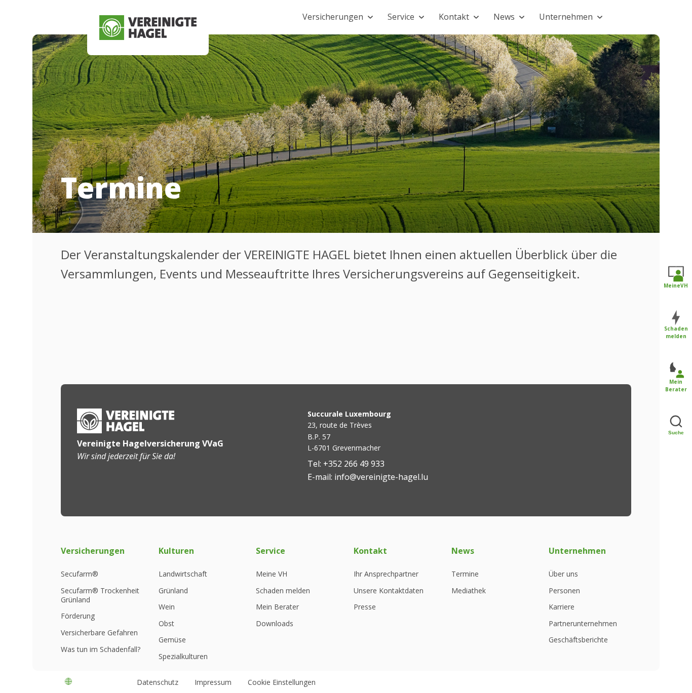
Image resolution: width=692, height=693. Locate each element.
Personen (564, 590)
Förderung (78, 616)
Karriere (561, 607)
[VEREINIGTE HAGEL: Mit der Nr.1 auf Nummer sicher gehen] (148, 27)
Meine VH (271, 574)
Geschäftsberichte (578, 639)
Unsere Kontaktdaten (389, 590)
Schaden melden (283, 590)
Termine (465, 574)
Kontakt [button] (454, 16)
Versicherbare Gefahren (99, 632)
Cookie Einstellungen (282, 682)
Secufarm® (79, 574)
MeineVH (676, 285)
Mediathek (468, 590)
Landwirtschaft (183, 574)
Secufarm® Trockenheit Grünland (100, 595)
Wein (167, 607)
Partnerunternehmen (583, 623)
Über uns (563, 574)
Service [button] (401, 16)
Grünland (173, 590)
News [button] (504, 16)
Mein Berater (277, 607)
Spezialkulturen (183, 656)
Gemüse (172, 639)
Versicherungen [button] (332, 16)
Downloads (274, 623)
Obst (166, 623)
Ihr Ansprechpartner (386, 574)
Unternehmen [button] (566, 16)
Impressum (213, 682)
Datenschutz (157, 682)
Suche (676, 432)
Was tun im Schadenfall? (100, 649)
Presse (365, 607)
